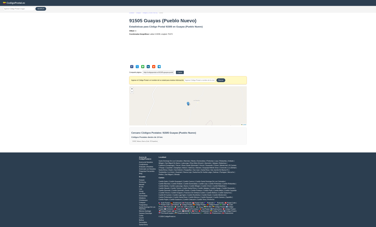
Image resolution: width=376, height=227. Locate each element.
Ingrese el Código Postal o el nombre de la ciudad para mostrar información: (157, 80)
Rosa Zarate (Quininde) (190, 165)
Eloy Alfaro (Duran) (196, 163)
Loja (140, 189)
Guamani (179, 172)
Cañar (141, 215)
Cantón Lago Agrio (179, 195)
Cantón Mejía (218, 190)
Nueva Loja (187, 172)
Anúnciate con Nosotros (147, 169)
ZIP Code (177, 211)
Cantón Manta (163, 186)
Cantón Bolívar (212, 193)
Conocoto (223, 168)
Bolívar (141, 220)
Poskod (175, 205)
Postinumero (217, 209)
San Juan (196, 170)
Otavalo (198, 168)
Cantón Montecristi (219, 195)
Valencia (191, 168)
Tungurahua (143, 205)
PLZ (195, 211)
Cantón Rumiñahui (193, 195)
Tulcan (178, 165)
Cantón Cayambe (230, 190)
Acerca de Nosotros (146, 162)
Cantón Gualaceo (176, 199)
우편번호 (170, 209)
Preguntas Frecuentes (146, 171)
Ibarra (186, 186)
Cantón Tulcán (176, 188)
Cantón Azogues (177, 193)
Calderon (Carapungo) (166, 165)
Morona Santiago (145, 211)
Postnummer (195, 213)
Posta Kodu (180, 209)
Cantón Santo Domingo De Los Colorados (210, 181)
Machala (187, 161)
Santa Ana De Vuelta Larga (202, 172)
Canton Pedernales (165, 197)
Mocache (231, 172)
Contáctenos (143, 164)
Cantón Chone (206, 186)
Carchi (141, 218)
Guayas (141, 180)
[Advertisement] (188, 50)
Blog (140, 173)
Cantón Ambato (176, 184)
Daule (171, 170)
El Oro (141, 187)
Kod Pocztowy (193, 209)
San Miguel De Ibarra (172, 163)
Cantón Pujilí (207, 190)
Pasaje (162, 168)
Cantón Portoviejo (215, 184)
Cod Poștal (205, 209)
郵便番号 (188, 211)
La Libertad (232, 168)
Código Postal (187, 205)
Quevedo (208, 163)
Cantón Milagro (194, 186)
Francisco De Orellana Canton (194, 193)
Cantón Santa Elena (189, 188)
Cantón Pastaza (196, 190)
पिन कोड (208, 207)
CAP (178, 207)
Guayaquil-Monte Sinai (210, 168)
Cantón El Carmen (165, 195)
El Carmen (232, 165)
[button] (188, 104)
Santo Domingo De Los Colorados (171, 161)
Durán (187, 190)
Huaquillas (188, 170)
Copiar (180, 72)
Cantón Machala (164, 184)
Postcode (188, 203)
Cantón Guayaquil (175, 181)
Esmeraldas (143, 196)
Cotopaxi (142, 202)
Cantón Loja (203, 184)
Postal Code (199, 203)
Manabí (141, 184)
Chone (216, 165)
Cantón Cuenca (188, 181)
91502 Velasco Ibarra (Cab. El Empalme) (145, 141)
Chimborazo (143, 200)
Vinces (201, 165)
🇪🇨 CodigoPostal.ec (14, 3)
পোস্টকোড (206, 213)
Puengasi (223, 172)
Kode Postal (165, 203)
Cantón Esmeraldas (190, 184)
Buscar (220, 80)
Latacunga (185, 163)
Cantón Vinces (165, 193)
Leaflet (244, 124)
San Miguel (169, 174)
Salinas (215, 172)
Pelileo (161, 174)
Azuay (141, 191)
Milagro (161, 163)
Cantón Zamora (219, 197)
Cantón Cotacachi (189, 199)
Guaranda (209, 165)
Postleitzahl (177, 203)
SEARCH (40, 9)
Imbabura (142, 198)
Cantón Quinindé (178, 190)
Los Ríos (142, 193)
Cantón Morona (194, 197)
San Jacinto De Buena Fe (220, 170)
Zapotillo (229, 197)
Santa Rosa (205, 170)
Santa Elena (143, 224)
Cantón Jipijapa (203, 188)
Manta (193, 161)
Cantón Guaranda (228, 188)
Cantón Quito (163, 181)
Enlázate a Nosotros (146, 167)
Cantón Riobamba (229, 184)
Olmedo (177, 174)
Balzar (184, 168)
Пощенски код (182, 213)
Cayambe (169, 168)
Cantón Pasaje (215, 188)
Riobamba (223, 161)
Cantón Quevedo (164, 190)
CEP (224, 205)
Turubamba (163, 172)
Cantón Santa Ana (224, 193)
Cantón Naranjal (206, 197)
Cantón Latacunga (176, 186)
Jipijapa (215, 163)
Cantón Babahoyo (219, 186)
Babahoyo (222, 163)
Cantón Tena (201, 199)
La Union (171, 172)
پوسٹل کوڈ (199, 207)
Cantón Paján (163, 199)
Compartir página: (135, 72)
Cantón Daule (207, 195)
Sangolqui (177, 168)
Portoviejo (210, 161)
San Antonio (178, 170)
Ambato (230, 161)
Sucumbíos (143, 222)
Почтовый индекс (167, 213)
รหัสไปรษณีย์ (188, 207)
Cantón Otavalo (164, 188)
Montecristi (224, 165)
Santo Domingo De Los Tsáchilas (147, 208)
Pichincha (142, 182)
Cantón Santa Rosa (180, 197)
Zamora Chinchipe (145, 213)
